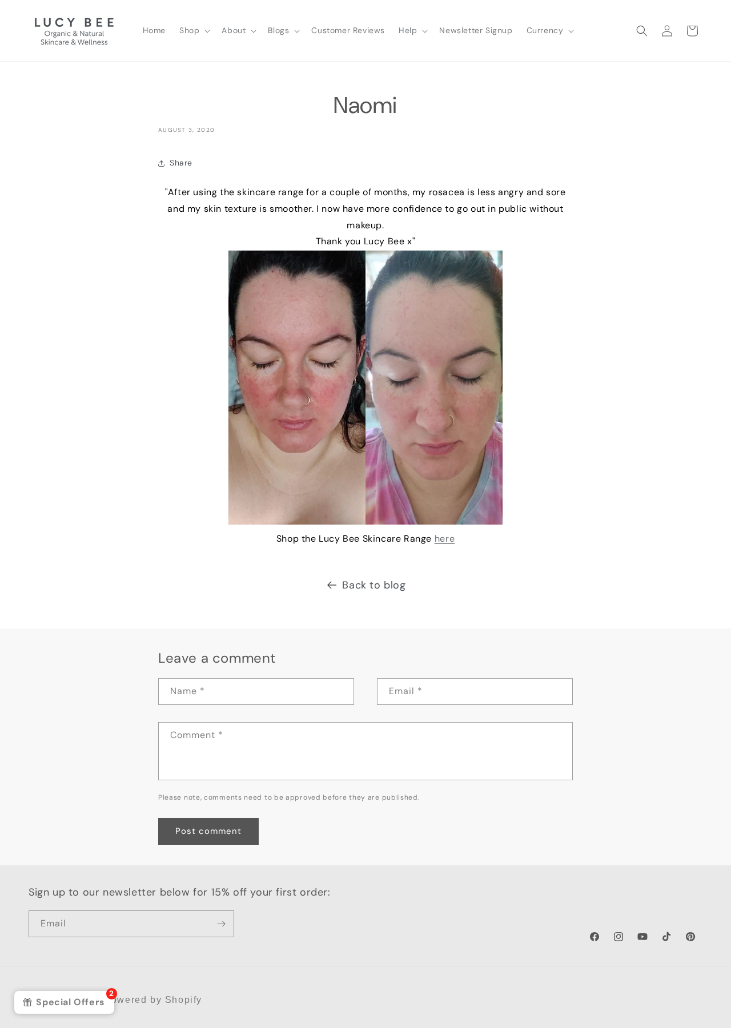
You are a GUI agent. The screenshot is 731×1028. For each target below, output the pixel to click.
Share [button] (181, 163)
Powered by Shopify (153, 1000)
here (445, 539)
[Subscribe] (221, 923)
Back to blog (373, 585)
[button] (193, 30)
